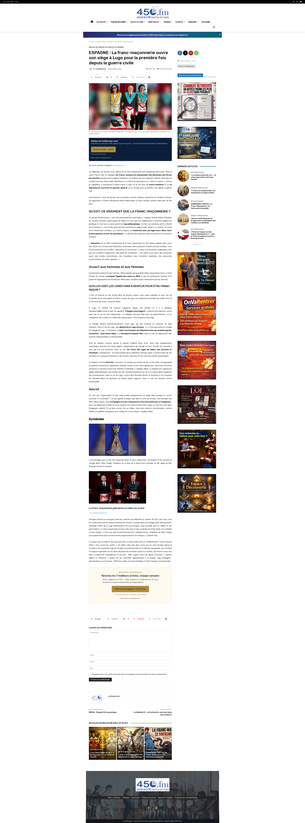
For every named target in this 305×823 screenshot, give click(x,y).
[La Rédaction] (91, 68)
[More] (149, 77)
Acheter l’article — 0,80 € (103, 149)
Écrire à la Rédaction (186, 66)
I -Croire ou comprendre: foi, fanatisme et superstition (130, 756)
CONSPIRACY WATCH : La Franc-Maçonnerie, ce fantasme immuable (156, 755)
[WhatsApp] (196, 53)
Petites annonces (149, 797)
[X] (297, 1)
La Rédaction (101, 69)
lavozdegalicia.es (119, 165)
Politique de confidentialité (186, 797)
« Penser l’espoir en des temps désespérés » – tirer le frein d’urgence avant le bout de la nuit (203, 235)
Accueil (91, 42)
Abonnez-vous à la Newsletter (190, 75)
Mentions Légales (165, 797)
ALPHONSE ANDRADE (98, 513)
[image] (197, 101)
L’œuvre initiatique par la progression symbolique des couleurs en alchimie (203, 220)
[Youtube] (300, 1)
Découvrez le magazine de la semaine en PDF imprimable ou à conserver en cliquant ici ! (152, 35)
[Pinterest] (190, 53)
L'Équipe (125, 797)
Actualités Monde (101, 42)
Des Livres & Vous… (97, 749)
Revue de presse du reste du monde (120, 42)
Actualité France (152, 749)
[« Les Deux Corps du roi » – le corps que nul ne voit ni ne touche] (102, 743)
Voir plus (196, 244)
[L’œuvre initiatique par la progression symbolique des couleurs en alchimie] (183, 219)
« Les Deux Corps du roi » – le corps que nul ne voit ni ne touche (102, 755)
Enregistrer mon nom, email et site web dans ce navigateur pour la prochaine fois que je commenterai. (129, 674)
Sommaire (135, 797)
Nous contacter (114, 797)
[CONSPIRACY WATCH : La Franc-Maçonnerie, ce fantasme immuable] (158, 743)
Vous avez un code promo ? (101, 158)
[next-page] (94, 763)
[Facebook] (293, 1)
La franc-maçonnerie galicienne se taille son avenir (117, 508)
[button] (214, 27)
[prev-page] (90, 763)
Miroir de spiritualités (126, 751)
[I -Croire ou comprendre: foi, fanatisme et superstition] (130, 743)
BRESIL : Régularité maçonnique (103, 712)
